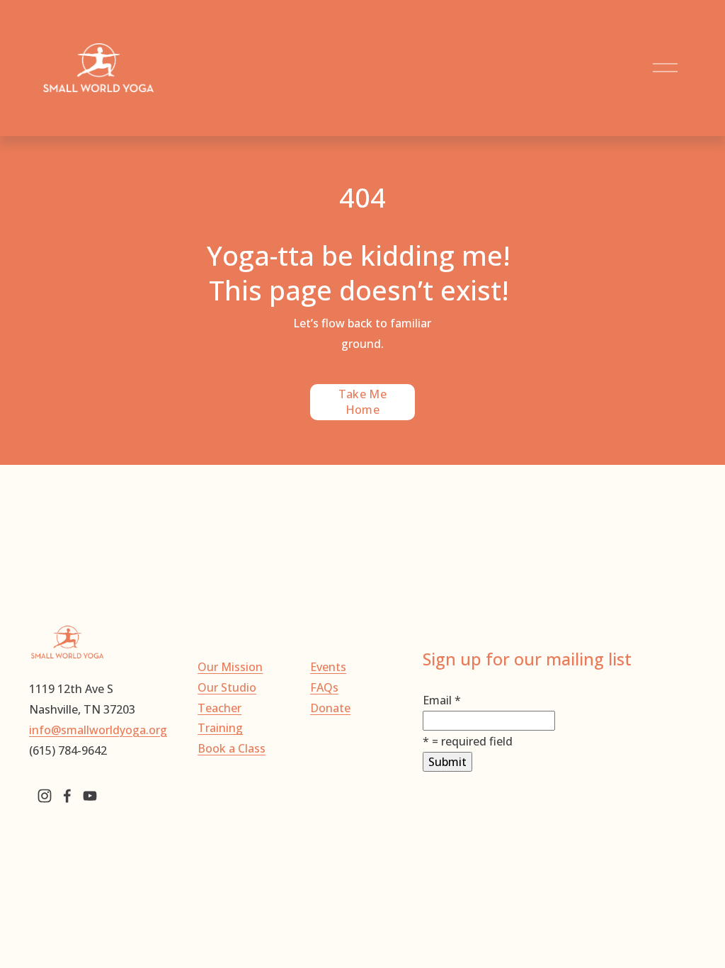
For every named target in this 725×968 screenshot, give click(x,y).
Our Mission (230, 667)
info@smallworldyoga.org (98, 730)
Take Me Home (362, 401)
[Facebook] (67, 796)
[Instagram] (45, 796)
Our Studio (227, 687)
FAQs (324, 687)
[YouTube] (90, 796)
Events (328, 667)
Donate (330, 708)
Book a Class (232, 748)
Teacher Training (220, 718)
